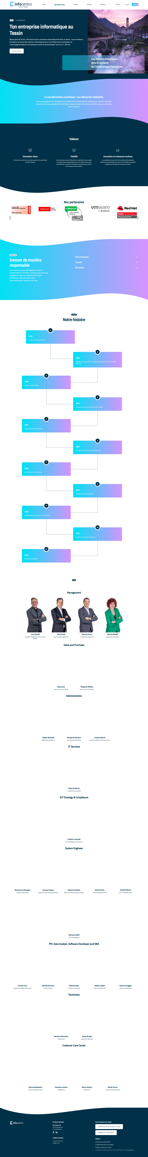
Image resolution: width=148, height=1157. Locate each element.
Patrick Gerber (129, 1150)
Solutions (103, 4)
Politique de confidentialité (102, 1142)
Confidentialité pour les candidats (104, 1144)
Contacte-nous (16, 51)
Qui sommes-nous (60, 4)
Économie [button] (79, 267)
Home (44, 4)
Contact (135, 4)
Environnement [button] (81, 257)
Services (89, 4)
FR (119, 4)
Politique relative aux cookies (103, 1147)
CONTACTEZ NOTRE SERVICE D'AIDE (109, 1127)
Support (127, 4)
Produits (75, 4)
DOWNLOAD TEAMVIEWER (106, 1133)
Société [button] (78, 262)
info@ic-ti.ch (56, 1143)
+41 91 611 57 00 (58, 1141)
